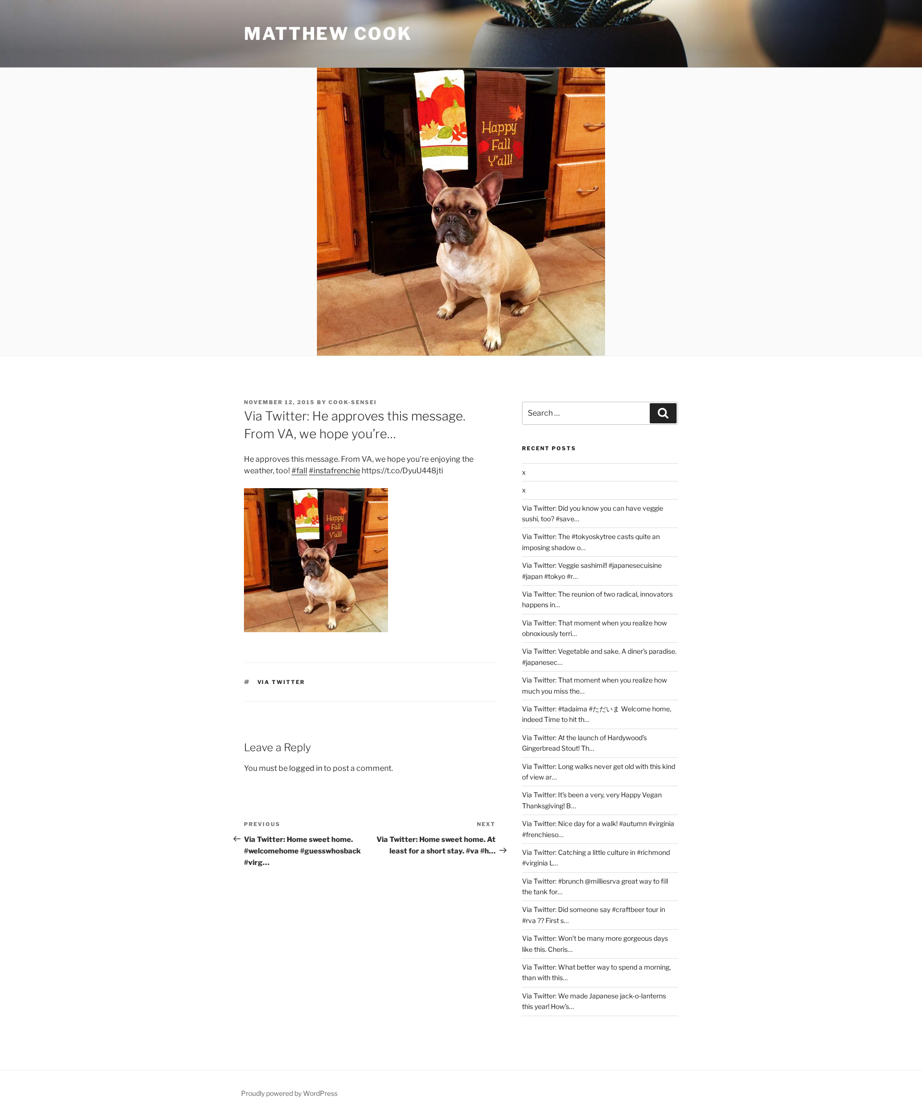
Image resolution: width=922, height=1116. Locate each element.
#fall (299, 470)
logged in (305, 768)
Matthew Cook (328, 33)
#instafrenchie (334, 470)
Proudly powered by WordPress (289, 1093)
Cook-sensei (352, 402)
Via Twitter (281, 682)
